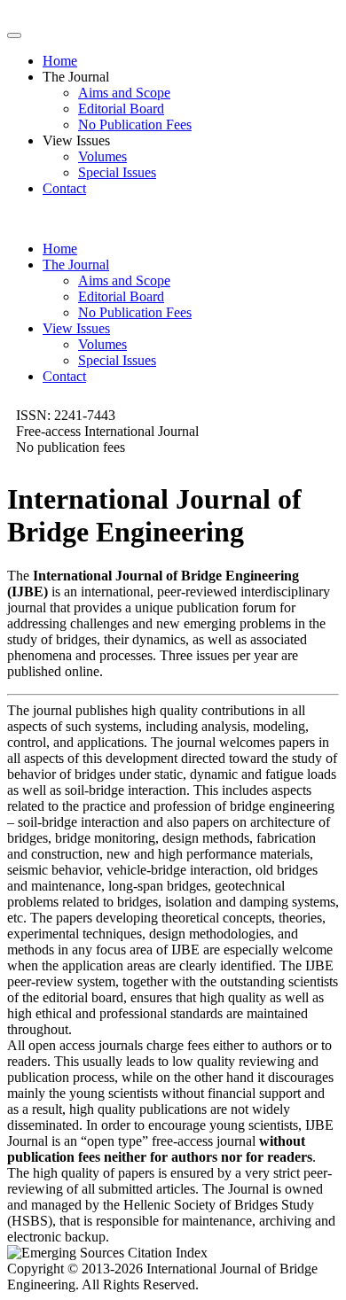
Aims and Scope (124, 92)
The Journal (76, 264)
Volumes (102, 156)
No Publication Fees (135, 124)
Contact (64, 188)
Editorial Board (121, 108)
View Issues (76, 328)
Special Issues (117, 172)
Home (60, 60)
